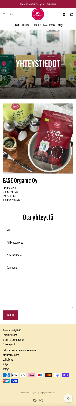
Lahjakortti (8, 359)
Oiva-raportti (9, 344)
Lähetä (10, 315)
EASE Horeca (49, 25)
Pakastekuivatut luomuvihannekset (20, 350)
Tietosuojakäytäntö (12, 330)
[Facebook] (35, 400)
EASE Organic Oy (33, 392)
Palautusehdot (10, 335)
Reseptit (37, 25)
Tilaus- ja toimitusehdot (14, 340)
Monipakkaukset (11, 355)
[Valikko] (4, 14)
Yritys (60, 25)
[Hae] (12, 14)
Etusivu (16, 25)
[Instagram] (41, 400)
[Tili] (64, 14)
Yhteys (6, 369)
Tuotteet (26, 25)
